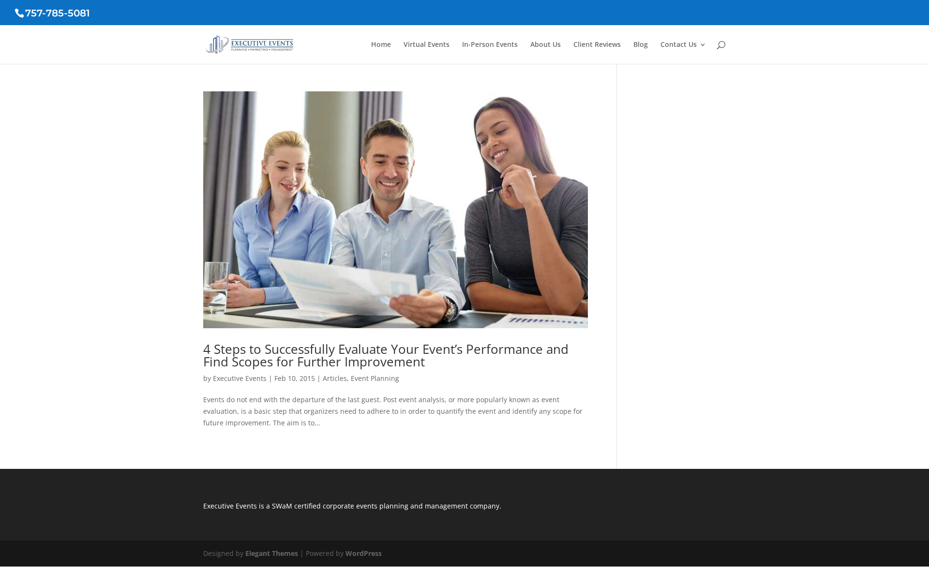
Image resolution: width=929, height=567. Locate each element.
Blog (640, 45)
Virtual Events (427, 45)
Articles (335, 378)
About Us (545, 45)
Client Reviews (597, 45)
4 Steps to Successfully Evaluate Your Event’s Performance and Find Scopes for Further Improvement (386, 355)
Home (381, 45)
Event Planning (375, 378)
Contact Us (678, 45)
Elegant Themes (271, 553)
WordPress (363, 553)
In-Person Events (490, 45)
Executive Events (240, 378)
